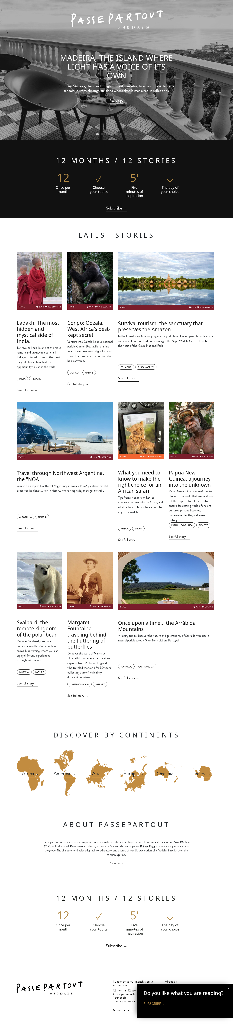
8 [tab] (130, 134)
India (22, 378)
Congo (74, 372)
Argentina (25, 516)
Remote (36, 378)
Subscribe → (116, 208)
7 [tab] (126, 134)
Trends (123, 456)
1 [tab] (97, 134)
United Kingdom (79, 684)
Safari (138, 528)
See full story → (27, 390)
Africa (124, 528)
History (100, 684)
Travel (21, 307)
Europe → (133, 773)
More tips (116, 100)
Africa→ (30, 773)
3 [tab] (107, 134)
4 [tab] (111, 134)
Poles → (202, 773)
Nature (89, 372)
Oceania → (168, 773)
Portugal (126, 666)
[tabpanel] (116, 70)
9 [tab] (135, 134)
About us (171, 981)
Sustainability (146, 367)
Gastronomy (146, 666)
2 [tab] (102, 134)
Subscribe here (123, 1010)
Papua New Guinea (182, 525)
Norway (24, 672)
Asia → (99, 773)
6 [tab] (121, 134)
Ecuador (126, 367)
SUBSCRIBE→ (154, 1003)
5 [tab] (116, 134)
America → (64, 773)
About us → (116, 863)
